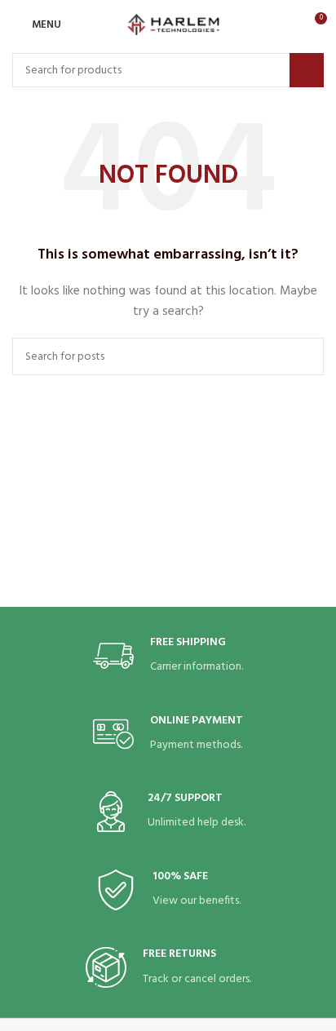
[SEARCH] (307, 70)
